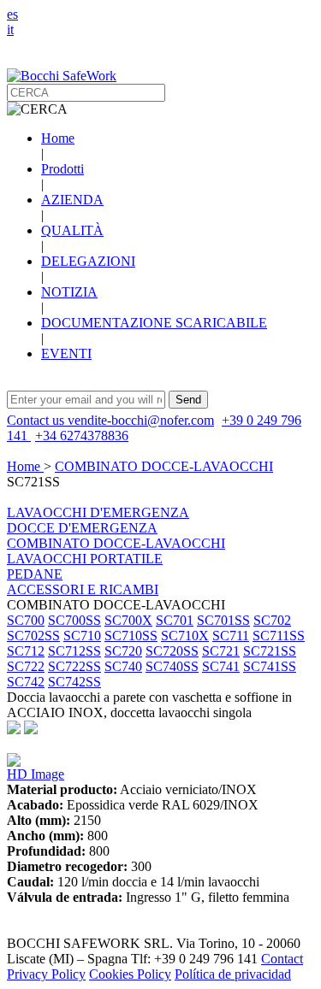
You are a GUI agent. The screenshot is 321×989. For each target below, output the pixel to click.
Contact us (37, 420)
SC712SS (74, 651)
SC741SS (269, 666)
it (10, 29)
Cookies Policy (130, 974)
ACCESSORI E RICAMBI (82, 589)
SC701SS (223, 620)
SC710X (185, 635)
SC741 (221, 666)
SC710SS (131, 635)
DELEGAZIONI (88, 261)
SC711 (230, 635)
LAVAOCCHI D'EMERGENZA (98, 512)
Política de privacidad (233, 974)
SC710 (82, 635)
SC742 (26, 681)
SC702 (272, 620)
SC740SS (172, 666)
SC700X (128, 620)
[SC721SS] (14, 762)
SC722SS (74, 666)
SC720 (123, 651)
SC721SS (269, 651)
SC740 (123, 666)
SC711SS (279, 635)
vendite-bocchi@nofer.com (141, 420)
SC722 (26, 666)
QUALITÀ (72, 230)
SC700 (26, 620)
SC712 (26, 651)
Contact (282, 958)
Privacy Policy (46, 974)
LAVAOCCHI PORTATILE (85, 558)
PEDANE (34, 574)
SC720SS (172, 651)
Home (57, 138)
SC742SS (74, 681)
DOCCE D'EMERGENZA (82, 528)
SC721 (221, 651)
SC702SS (33, 635)
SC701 (174, 620)
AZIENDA (72, 199)
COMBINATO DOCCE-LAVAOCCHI (164, 466)
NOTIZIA (69, 292)
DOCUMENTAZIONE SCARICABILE (154, 322)
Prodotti (62, 169)
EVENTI (66, 353)
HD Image (35, 774)
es (12, 14)
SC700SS (74, 620)
